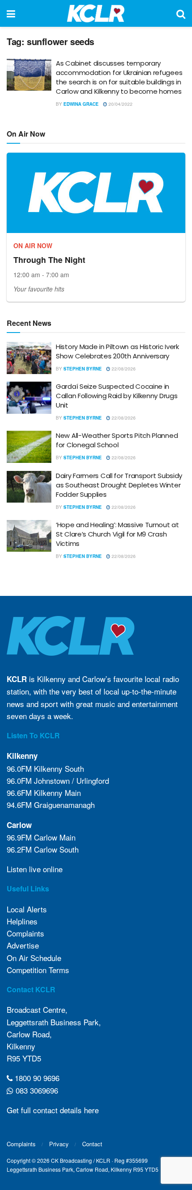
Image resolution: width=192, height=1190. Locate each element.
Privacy (59, 1144)
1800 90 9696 (36, 1077)
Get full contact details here (53, 1109)
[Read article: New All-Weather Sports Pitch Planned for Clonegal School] (29, 447)
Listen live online (35, 868)
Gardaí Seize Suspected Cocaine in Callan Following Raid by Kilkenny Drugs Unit (116, 396)
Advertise (23, 945)
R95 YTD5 (24, 1058)
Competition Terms (38, 969)
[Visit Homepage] (96, 13)
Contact (92, 1144)
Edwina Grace (81, 104)
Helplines (22, 921)
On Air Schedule (34, 957)
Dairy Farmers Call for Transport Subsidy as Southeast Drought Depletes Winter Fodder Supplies (119, 485)
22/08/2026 (123, 369)
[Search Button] (180, 13)
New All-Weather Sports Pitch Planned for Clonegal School (117, 440)
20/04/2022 (120, 104)
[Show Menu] (11, 13)
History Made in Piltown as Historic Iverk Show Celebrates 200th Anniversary (117, 351)
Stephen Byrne (82, 369)
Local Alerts (27, 909)
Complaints (25, 933)
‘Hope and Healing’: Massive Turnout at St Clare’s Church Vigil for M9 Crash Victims (117, 534)
